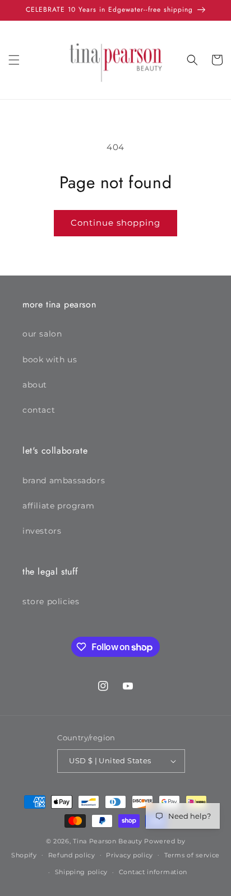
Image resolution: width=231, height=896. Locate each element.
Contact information (153, 872)
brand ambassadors (63, 480)
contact (38, 410)
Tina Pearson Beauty (107, 841)
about (34, 385)
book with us (49, 359)
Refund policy (71, 855)
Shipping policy (81, 872)
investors (41, 531)
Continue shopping (115, 222)
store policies (50, 601)
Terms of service (192, 855)
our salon (42, 334)
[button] (14, 60)
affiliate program (58, 506)
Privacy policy (129, 855)
